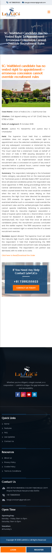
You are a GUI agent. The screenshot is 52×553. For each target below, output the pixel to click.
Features (8, 428)
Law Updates (9, 437)
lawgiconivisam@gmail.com (18, 500)
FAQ (6, 432)
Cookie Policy (9, 466)
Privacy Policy (10, 462)
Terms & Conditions (12, 471)
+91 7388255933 (26, 282)
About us (8, 458)
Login (13, 550)
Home (6, 424)
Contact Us (9, 441)
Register (39, 550)
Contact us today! (26, 288)
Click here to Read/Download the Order (18, 255)
